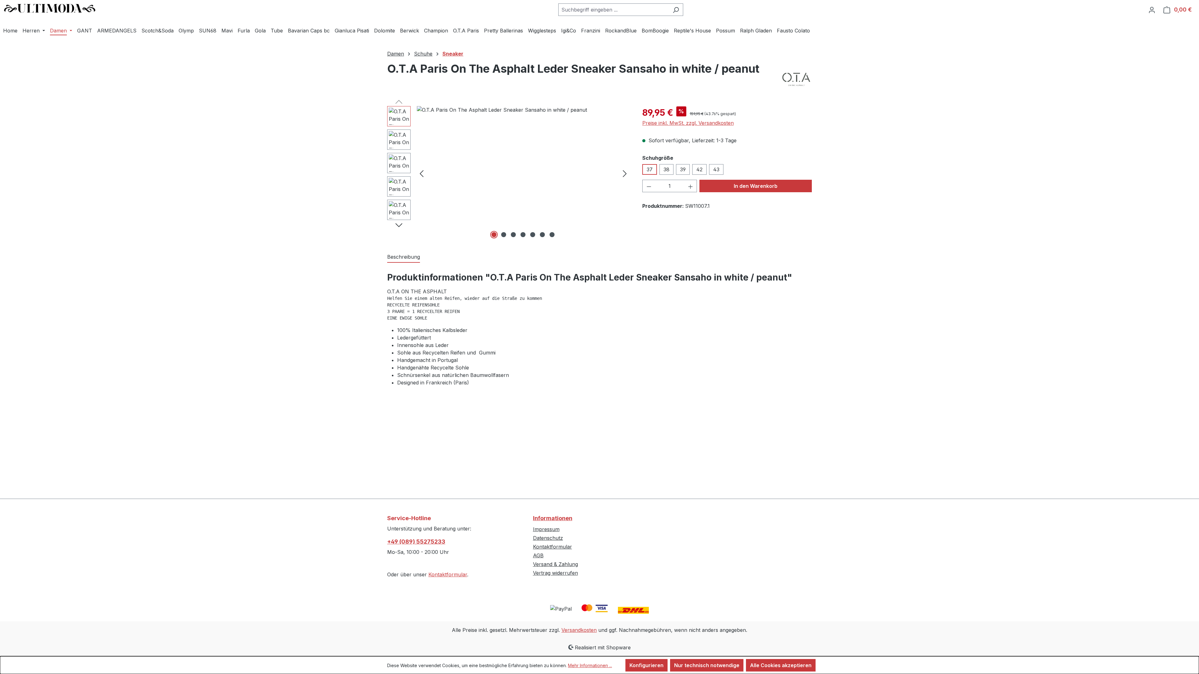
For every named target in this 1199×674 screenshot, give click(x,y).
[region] (508, 173)
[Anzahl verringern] (648, 186)
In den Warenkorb (755, 186)
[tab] (403, 257)
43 (716, 169)
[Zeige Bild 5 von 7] (532, 234)
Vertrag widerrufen (555, 573)
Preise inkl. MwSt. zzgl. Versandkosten (688, 123)
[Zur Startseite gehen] (50, 8)
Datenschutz (548, 538)
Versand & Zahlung (555, 564)
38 (666, 169)
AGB (538, 555)
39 (683, 169)
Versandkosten (579, 630)
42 (699, 169)
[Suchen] (676, 9)
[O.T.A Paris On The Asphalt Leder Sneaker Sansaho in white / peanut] (523, 173)
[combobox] (613, 9)
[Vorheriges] (421, 173)
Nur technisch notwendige (706, 665)
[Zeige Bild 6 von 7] (542, 234)
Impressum (546, 529)
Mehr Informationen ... (590, 665)
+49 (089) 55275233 (416, 541)
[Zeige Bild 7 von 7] (552, 234)
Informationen (552, 518)
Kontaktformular (447, 574)
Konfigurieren (646, 665)
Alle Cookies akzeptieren (781, 665)
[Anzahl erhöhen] (690, 186)
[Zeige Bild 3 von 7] (513, 234)
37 (650, 169)
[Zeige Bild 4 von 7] (523, 234)
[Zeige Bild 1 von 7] (493, 234)
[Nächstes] (624, 173)
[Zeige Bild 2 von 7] (503, 234)
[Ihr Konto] (1151, 9)
